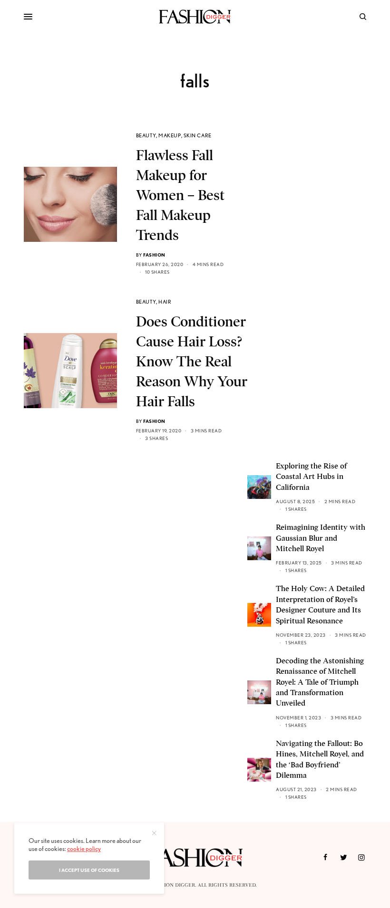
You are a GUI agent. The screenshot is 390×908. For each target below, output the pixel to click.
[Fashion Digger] (195, 17)
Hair (164, 301)
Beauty (146, 135)
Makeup (169, 135)
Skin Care (198, 135)
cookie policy (84, 848)
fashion (154, 255)
